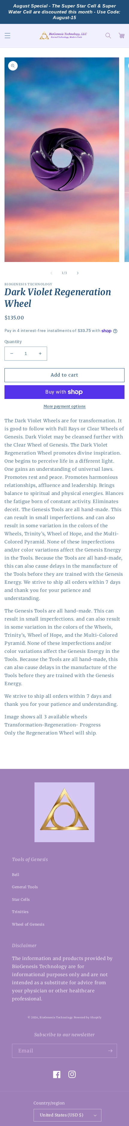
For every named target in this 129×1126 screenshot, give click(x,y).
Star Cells (21, 899)
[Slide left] (51, 273)
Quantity (13, 341)
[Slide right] (77, 273)
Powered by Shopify (88, 1017)
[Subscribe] (110, 1051)
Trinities (20, 911)
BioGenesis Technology (56, 1017)
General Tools (25, 887)
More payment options (65, 406)
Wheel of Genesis (28, 924)
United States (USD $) (61, 1115)
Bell (15, 874)
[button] (7, 35)
